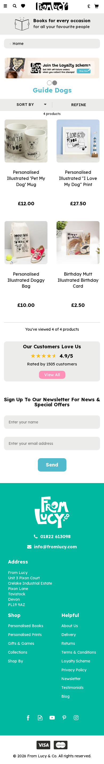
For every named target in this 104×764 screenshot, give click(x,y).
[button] (11, 68)
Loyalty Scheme (75, 661)
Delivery (68, 634)
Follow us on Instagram (76, 717)
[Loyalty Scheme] (52, 67)
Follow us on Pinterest (64, 717)
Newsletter (71, 678)
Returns (68, 643)
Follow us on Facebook (28, 717)
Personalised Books (25, 625)
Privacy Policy (73, 669)
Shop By (15, 661)
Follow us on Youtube (52, 717)
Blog (65, 696)
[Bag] (96, 6)
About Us (69, 625)
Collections (17, 652)
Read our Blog (40, 717)
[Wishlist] (24, 6)
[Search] (15, 6)
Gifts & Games (21, 643)
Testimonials (72, 687)
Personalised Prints (25, 634)
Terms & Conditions (78, 652)
